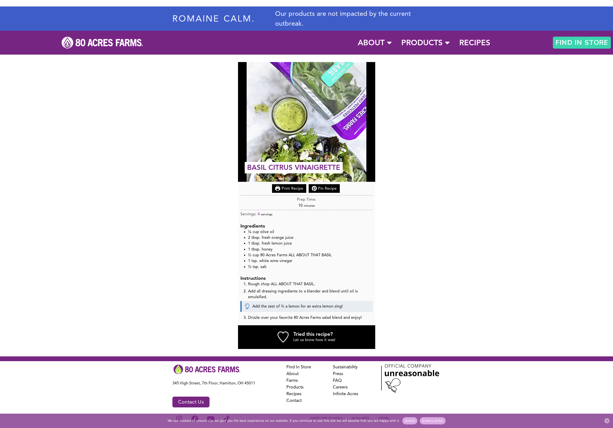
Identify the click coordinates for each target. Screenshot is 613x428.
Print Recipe (291, 188)
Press (338, 373)
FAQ (337, 380)
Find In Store (298, 367)
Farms (292, 380)
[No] (607, 420)
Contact (294, 400)
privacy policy (432, 420)
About (371, 42)
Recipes (474, 42)
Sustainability (345, 367)
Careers (340, 387)
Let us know (303, 339)
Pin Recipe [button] (327, 188)
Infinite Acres (345, 393)
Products (422, 42)
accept (410, 420)
